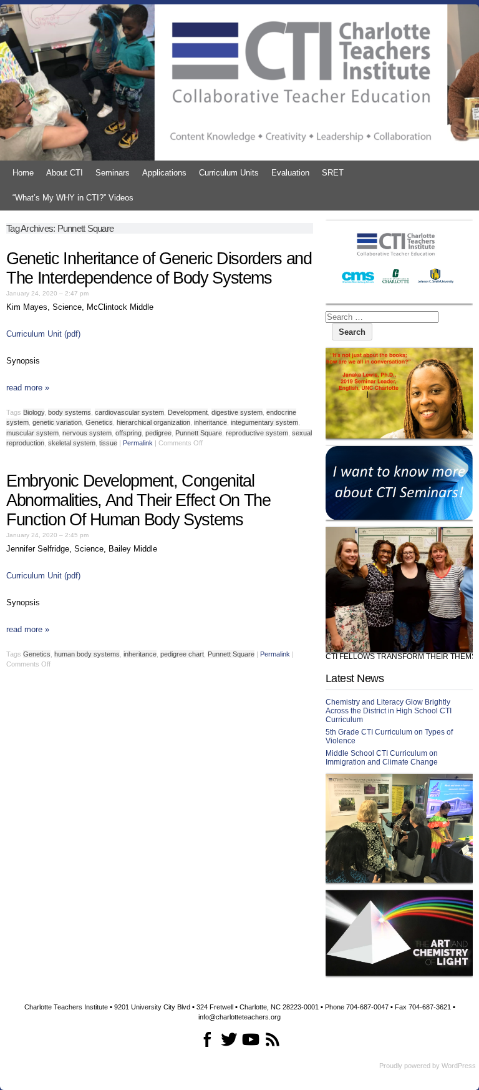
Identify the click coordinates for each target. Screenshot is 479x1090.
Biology (33, 412)
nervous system (87, 433)
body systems (69, 412)
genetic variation (57, 422)
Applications (164, 172)
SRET (333, 172)
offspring (128, 433)
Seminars (112, 172)
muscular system (32, 433)
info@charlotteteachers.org (239, 1017)
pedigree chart (182, 654)
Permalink (138, 443)
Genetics (99, 422)
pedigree (158, 433)
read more (27, 387)
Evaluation (290, 172)
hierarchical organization (153, 422)
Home (23, 172)
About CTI (64, 172)
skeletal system (71, 443)
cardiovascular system (129, 412)
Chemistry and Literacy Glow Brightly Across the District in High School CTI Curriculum (389, 711)
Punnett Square (198, 433)
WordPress (459, 1065)
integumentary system (264, 422)
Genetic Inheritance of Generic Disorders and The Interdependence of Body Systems (159, 268)
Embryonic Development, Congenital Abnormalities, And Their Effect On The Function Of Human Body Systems (138, 500)
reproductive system (257, 433)
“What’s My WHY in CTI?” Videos (72, 197)
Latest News (355, 678)
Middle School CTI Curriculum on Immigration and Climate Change (382, 757)
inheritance (210, 422)
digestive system (237, 412)
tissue (108, 443)
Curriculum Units (229, 172)
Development (188, 412)
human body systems (87, 654)
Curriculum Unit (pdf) (43, 334)
